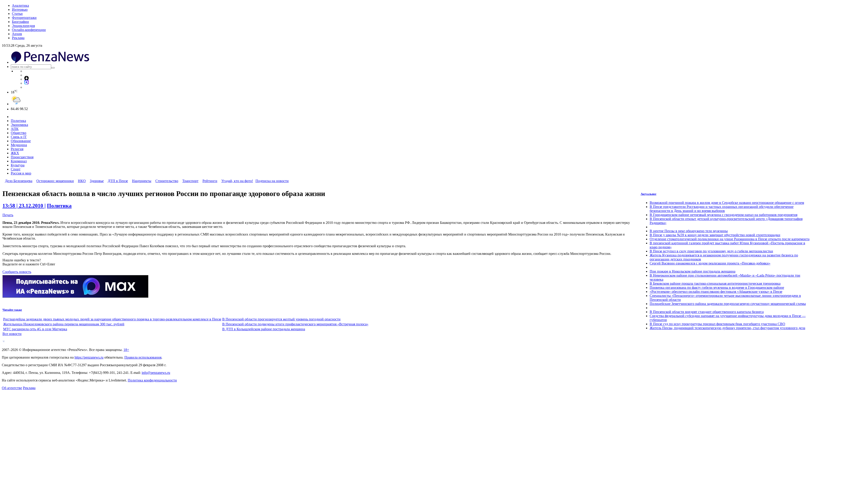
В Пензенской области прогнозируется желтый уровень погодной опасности (281, 319)
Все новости (12, 334)
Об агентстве (12, 388)
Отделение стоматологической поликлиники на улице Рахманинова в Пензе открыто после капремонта (729, 239)
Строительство (166, 181)
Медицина (19, 145)
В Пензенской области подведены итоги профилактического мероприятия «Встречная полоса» (295, 324)
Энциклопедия (23, 26)
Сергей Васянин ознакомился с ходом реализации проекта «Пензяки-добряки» (710, 263)
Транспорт (190, 181)
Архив (17, 34)
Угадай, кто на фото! (237, 181)
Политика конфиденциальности (152, 380)
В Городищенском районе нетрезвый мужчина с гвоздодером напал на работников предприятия (723, 215)
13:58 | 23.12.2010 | (24, 206)
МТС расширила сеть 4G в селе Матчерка (35, 329)
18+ (126, 350)
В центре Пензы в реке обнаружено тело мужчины (689, 231)
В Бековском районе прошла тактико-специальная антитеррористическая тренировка (715, 283)
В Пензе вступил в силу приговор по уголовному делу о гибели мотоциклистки (711, 251)
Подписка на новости (272, 181)
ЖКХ (15, 153)
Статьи (17, 13)
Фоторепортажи (24, 18)
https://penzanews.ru (89, 357)
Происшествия (22, 157)
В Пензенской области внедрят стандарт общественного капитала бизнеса (707, 312)
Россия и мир (21, 173)
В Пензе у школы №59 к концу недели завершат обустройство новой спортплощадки (715, 235)
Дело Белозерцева (18, 181)
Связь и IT (19, 137)
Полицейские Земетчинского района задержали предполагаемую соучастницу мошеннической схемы (728, 304)
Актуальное (648, 194)
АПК (15, 129)
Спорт (15, 169)
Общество (18, 133)
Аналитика (20, 5)
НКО (82, 181)
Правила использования (142, 357)
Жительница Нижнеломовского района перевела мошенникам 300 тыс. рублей (63, 324)
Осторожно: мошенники (55, 181)
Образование (21, 141)
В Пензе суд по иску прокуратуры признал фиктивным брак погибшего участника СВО (717, 324)
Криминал (19, 161)
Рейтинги (209, 181)
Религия (17, 149)
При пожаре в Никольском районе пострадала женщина (692, 271)
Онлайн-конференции (29, 30)
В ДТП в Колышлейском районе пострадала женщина (263, 329)
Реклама (18, 38)
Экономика (19, 125)
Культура (17, 165)
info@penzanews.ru (156, 373)
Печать (7, 215)
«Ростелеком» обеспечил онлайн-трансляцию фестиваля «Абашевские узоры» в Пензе (716, 291)
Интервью (20, 9)
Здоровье (97, 181)
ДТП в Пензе (118, 181)
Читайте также (12, 309)
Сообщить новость (16, 272)
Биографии (20, 22)
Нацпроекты (141, 181)
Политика (18, 121)
